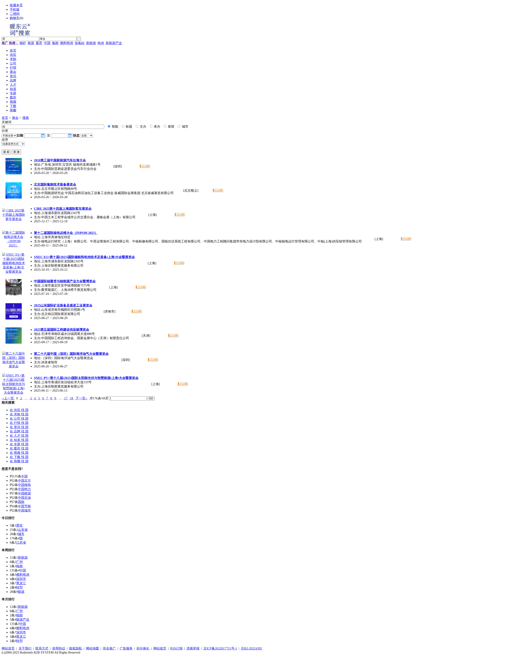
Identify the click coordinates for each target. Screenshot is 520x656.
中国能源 (24, 493)
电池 (101, 43)
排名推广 (109, 648)
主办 (142, 126)
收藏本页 (16, 5)
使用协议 (58, 648)
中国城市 (24, 510)
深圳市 (21, 579)
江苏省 (21, 542)
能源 (31, 43)
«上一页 (8, 398)
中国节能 (24, 506)
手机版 (15, 9)
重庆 (39, 43)
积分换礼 (143, 648)
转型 (19, 587)
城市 (184, 126)
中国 (47, 43)
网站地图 (92, 648)
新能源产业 (114, 43)
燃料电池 (66, 43)
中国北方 (24, 480)
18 (71, 398)
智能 (114, 126)
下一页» (81, 398)
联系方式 (41, 648)
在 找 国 (19, 410)
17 (65, 398)
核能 (19, 566)
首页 (5, 117)
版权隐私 (75, 648)
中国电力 (24, 489)
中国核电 (24, 485)
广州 (19, 562)
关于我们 (24, 648)
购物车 (15, 18)
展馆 (170, 126)
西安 (19, 525)
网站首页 (8, 648)
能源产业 (22, 619)
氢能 (55, 43)
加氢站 (79, 43)
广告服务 (126, 648)
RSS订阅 (176, 648)
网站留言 (159, 648)
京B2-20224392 (251, 648)
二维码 (15, 13)
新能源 (91, 43)
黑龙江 (21, 583)
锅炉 (23, 43)
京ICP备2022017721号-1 (220, 648)
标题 (128, 126)
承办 (156, 126)
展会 (15, 117)
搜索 (25, 117)
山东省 (23, 529)
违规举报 (192, 648)
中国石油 (24, 497)
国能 (21, 502)
